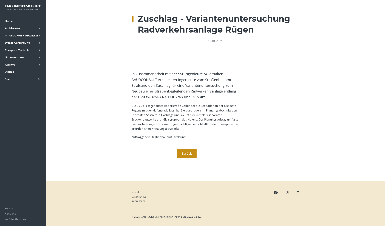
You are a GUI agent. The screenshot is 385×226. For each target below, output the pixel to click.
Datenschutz (138, 196)
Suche (9, 79)
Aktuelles (10, 214)
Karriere (10, 64)
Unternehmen (14, 57)
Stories (9, 71)
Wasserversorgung (17, 42)
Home (9, 21)
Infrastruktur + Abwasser (21, 35)
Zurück (187, 153)
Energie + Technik (17, 50)
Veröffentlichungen (16, 219)
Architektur (12, 28)
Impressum (138, 201)
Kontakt (135, 192)
